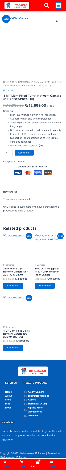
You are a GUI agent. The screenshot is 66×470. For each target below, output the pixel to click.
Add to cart (24, 152)
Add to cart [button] (13, 285)
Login (53, 466)
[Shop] (21, 462)
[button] (47, 5)
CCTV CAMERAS (20, 82)
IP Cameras (37, 82)
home (6, 466)
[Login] (51, 462)
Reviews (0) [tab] (10, 191)
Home (6, 82)
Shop (23, 466)
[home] (5, 462)
